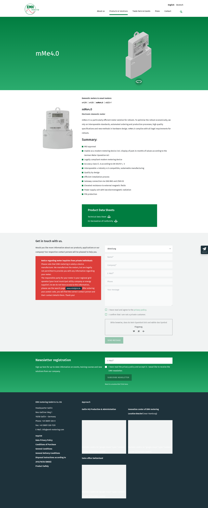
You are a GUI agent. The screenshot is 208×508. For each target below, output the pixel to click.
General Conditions (44, 449)
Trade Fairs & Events (141, 11)
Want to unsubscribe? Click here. (116, 384)
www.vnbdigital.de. (74, 288)
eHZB (91, 102)
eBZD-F (108, 102)
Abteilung (111, 249)
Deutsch (179, 5)
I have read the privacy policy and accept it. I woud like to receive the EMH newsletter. (139, 369)
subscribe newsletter (118, 377)
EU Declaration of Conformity (100, 221)
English (172, 5)
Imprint (39, 436)
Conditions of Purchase (46, 444)
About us (101, 11)
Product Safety (42, 466)
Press (157, 11)
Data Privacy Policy (44, 440)
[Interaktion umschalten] (138, 81)
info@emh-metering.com (53, 429)
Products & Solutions (118, 11)
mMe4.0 (99, 102)
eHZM (84, 102)
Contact (167, 11)
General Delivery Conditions (48, 453)
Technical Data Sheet (97, 217)
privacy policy (140, 310)
